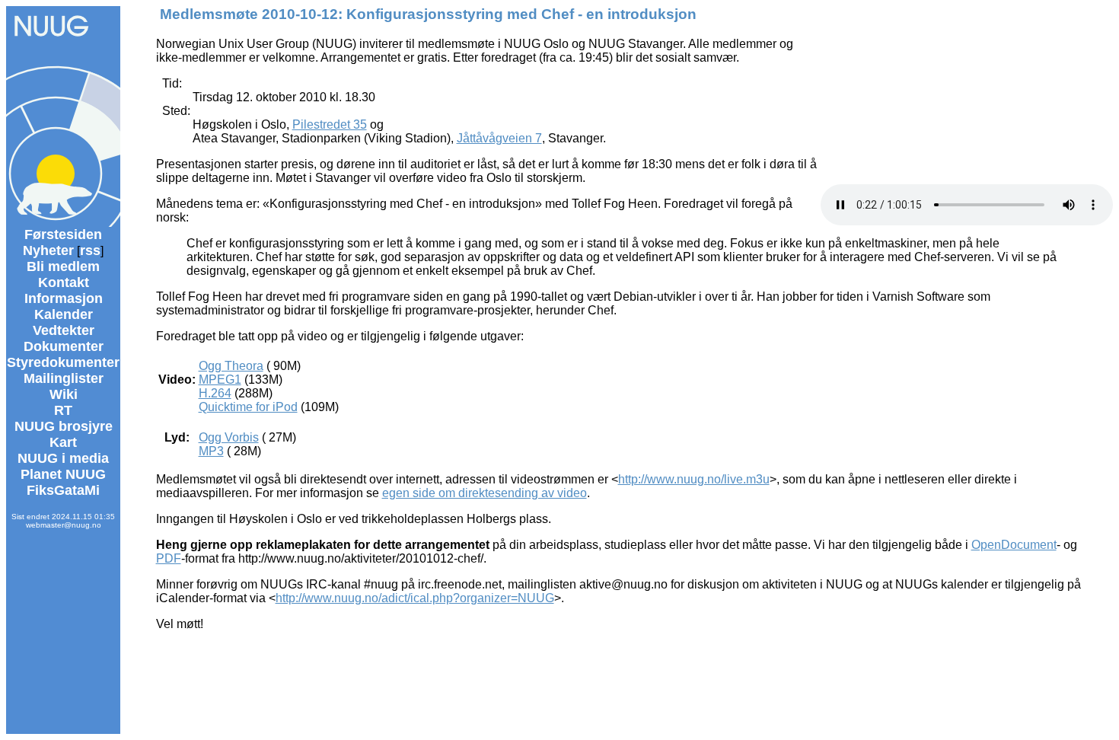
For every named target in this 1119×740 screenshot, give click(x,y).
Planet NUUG (63, 474)
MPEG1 (220, 379)
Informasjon (63, 298)
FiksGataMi (63, 490)
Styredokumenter (63, 362)
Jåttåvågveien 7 (499, 138)
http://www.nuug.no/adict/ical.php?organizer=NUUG (415, 598)
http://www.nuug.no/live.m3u (694, 479)
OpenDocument (1014, 544)
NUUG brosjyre (63, 426)
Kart (63, 442)
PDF (168, 558)
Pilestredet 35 (329, 124)
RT (63, 410)
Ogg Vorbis (229, 437)
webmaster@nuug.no (63, 525)
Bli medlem (63, 266)
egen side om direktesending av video (484, 492)
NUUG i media (63, 458)
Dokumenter (64, 346)
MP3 (211, 451)
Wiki (63, 394)
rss (90, 250)
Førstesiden (63, 234)
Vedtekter (63, 330)
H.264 (215, 393)
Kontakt (63, 282)
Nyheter (48, 250)
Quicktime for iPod (248, 406)
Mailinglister (64, 378)
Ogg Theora (231, 365)
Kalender (63, 314)
